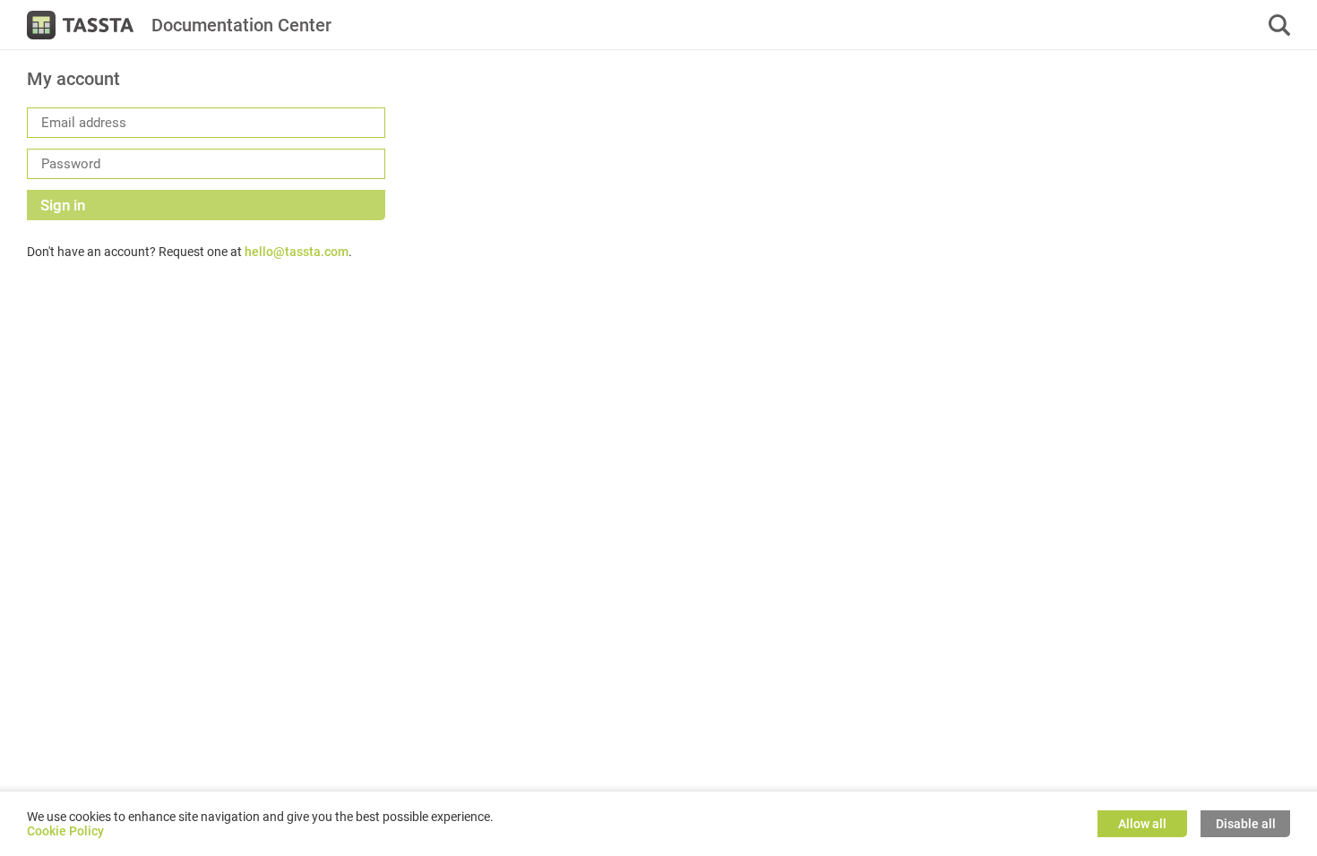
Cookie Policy (65, 831)
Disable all (1246, 824)
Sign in (62, 205)
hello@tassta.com (297, 251)
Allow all (1142, 824)
